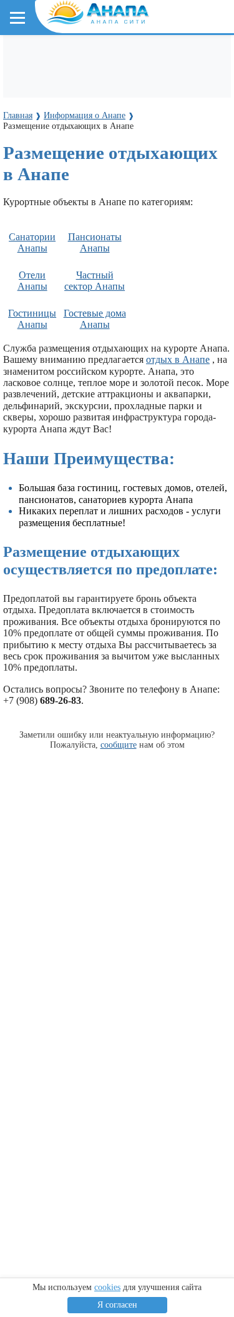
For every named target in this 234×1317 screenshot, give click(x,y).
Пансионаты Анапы (95, 242)
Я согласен (117, 1304)
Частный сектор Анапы (94, 281)
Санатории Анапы (32, 242)
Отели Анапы (32, 281)
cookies (107, 1287)
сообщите (118, 745)
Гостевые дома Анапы (95, 319)
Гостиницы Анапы (32, 319)
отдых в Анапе (178, 359)
